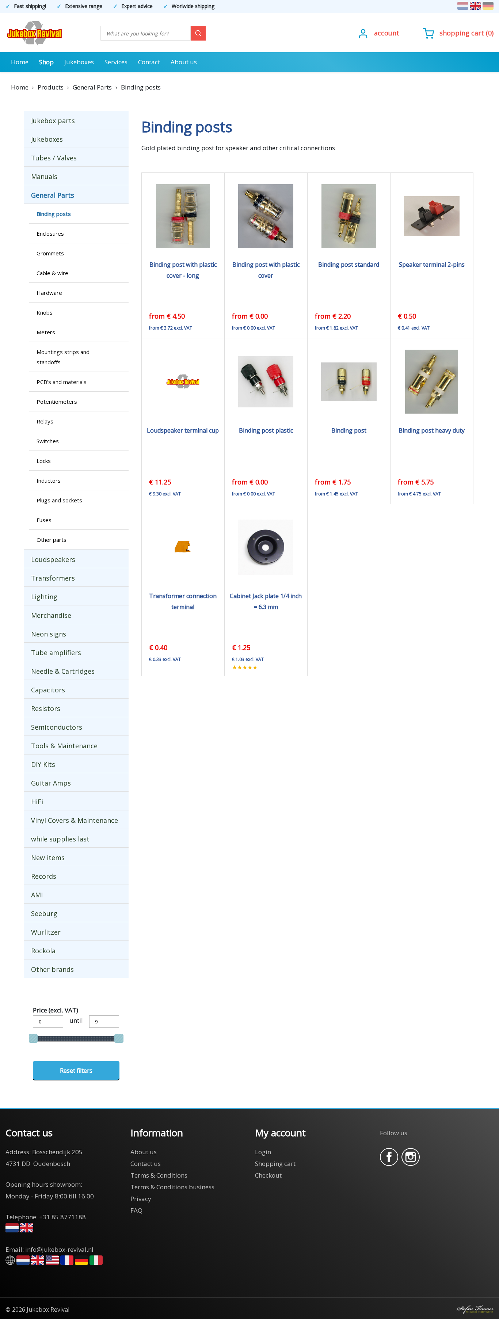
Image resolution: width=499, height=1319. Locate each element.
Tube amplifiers (56, 652)
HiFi (37, 801)
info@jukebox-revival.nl (59, 1249)
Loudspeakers (53, 559)
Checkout (268, 1175)
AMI (37, 894)
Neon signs (48, 634)
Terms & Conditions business (172, 1187)
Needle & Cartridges (63, 671)
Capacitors (48, 689)
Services (115, 62)
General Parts (52, 195)
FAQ (136, 1210)
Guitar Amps (51, 783)
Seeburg (44, 913)
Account (386, 32)
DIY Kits (43, 764)
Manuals (44, 176)
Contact (149, 62)
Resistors (45, 708)
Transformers (53, 578)
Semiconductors (56, 727)
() (466, 32)
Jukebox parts (53, 120)
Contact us (145, 1163)
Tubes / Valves (54, 157)
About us (184, 62)
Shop (46, 62)
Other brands (52, 969)
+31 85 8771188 (62, 1217)
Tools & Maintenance (64, 745)
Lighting (44, 596)
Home (19, 62)
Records (43, 876)
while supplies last (60, 839)
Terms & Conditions (158, 1175)
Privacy (140, 1198)
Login (263, 1152)
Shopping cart (461, 32)
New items (48, 857)
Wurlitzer (46, 932)
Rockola (43, 950)
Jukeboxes (79, 62)
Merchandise (51, 615)
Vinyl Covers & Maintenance (74, 820)
